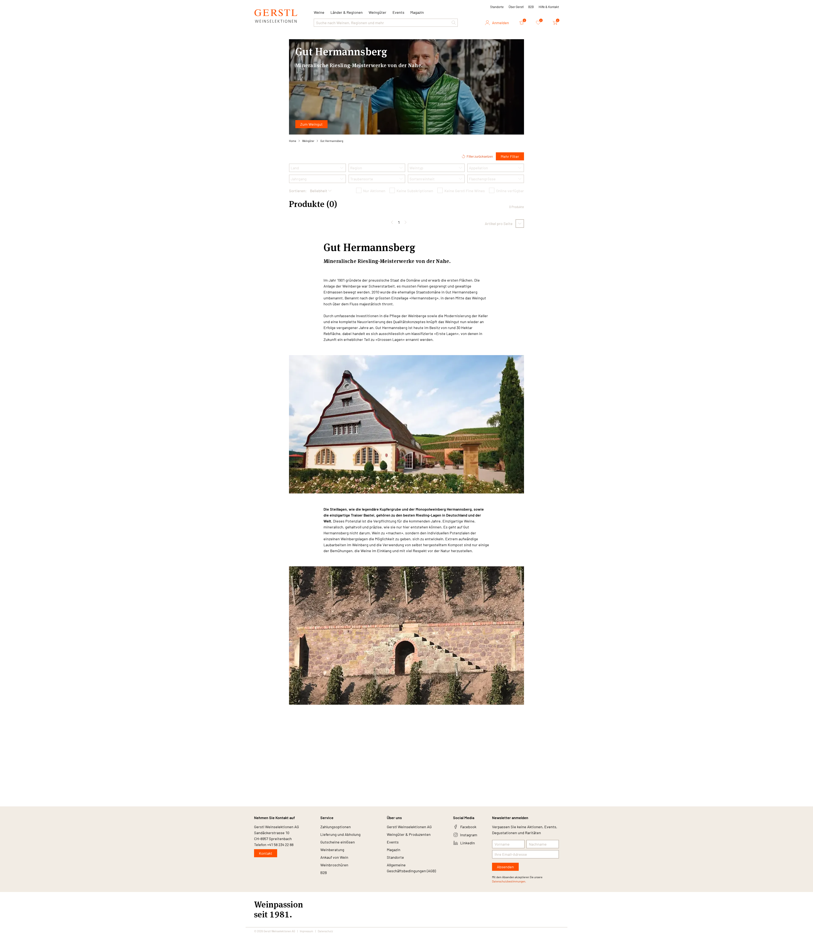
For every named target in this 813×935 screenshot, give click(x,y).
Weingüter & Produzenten (409, 834)
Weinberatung (332, 849)
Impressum (306, 931)
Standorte (497, 7)
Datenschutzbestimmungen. (509, 881)
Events (398, 12)
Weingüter (377, 12)
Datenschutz (325, 931)
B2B (531, 7)
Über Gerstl (516, 7)
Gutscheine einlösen (337, 842)
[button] (453, 22)
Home (292, 141)
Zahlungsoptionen (335, 826)
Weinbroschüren (334, 865)
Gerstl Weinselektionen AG (409, 826)
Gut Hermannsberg (331, 141)
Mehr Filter (510, 156)
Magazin (417, 12)
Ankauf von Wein (334, 857)
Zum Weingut (311, 124)
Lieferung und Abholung (340, 834)
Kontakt (265, 853)
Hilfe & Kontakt (549, 7)
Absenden (505, 866)
